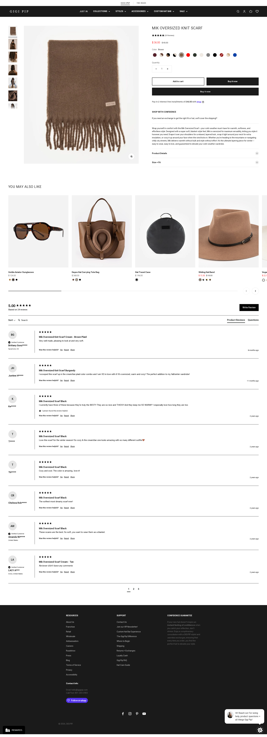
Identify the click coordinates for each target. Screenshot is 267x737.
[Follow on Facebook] (123, 714)
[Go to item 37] (12, 44)
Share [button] (72, 350)
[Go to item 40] (12, 83)
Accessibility (71, 675)
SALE (182, 11)
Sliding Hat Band (207, 272)
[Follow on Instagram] (130, 714)
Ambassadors (72, 641)
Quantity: (156, 63)
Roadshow (70, 651)
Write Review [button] (249, 307)
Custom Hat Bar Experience (129, 632)
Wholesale (70, 636)
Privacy (69, 670)
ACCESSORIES (139, 11)
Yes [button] (61, 350)
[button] (205, 35)
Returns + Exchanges (126, 651)
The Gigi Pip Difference (127, 636)
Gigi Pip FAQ (122, 660)
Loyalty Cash (122, 655)
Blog (68, 660)
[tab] (236, 321)
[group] (23, 305)
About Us (70, 622)
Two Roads (141, 3)
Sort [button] (10, 320)
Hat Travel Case (142, 272)
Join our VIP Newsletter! (127, 627)
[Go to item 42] (12, 109)
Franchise (70, 627)
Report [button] (66, 350)
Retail (68, 632)
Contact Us (122, 622)
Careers (69, 646)
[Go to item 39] (12, 70)
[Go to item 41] (12, 96)
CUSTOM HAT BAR (162, 11)
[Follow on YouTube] (144, 714)
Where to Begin (123, 641)
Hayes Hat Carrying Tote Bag (85, 272)
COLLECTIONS (100, 11)
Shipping (120, 646)
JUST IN (84, 11)
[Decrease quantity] (156, 69)
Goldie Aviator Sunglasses (21, 272)
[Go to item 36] (12, 31)
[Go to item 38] (12, 57)
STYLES (119, 11)
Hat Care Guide (123, 665)
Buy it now (205, 91)
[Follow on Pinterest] (137, 714)
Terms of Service (73, 665)
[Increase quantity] (168, 69)
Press (68, 655)
